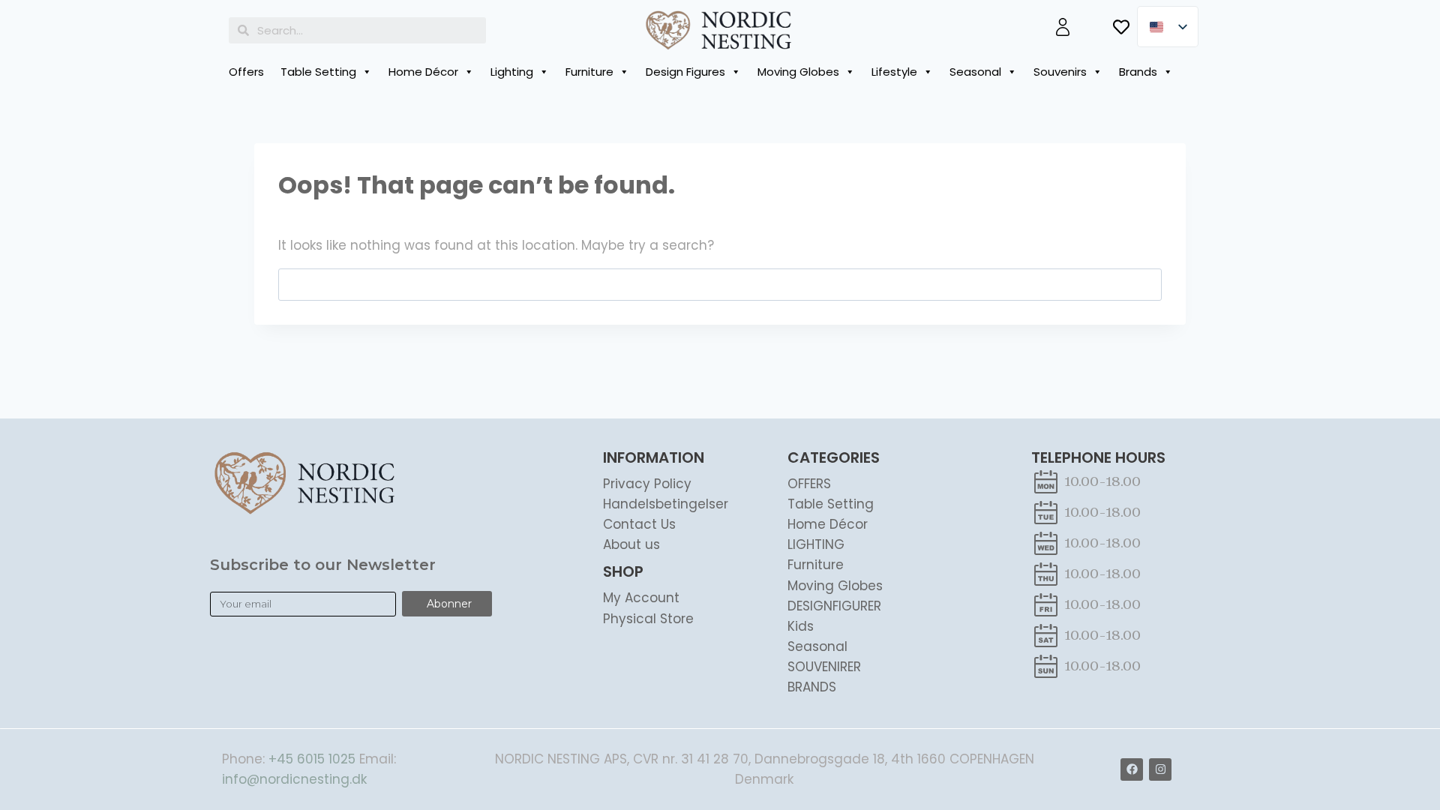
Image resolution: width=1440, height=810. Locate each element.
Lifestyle (894, 72)
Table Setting (318, 72)
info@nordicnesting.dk (294, 779)
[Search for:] (720, 284)
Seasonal (975, 72)
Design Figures (685, 72)
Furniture (590, 72)
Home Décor (423, 72)
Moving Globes (798, 72)
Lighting (511, 72)
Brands (1138, 72)
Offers (246, 72)
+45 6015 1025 (312, 759)
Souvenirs (1060, 72)
